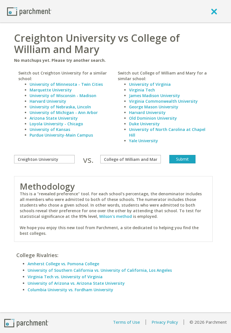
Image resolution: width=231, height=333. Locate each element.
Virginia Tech (142, 90)
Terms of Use (126, 322)
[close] (214, 11)
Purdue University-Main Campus (61, 135)
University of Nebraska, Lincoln (60, 106)
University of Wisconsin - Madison (63, 95)
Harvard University (48, 101)
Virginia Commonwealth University (163, 101)
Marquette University (51, 90)
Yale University (143, 140)
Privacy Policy (165, 322)
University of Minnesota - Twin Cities (66, 84)
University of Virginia (150, 84)
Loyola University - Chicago (56, 123)
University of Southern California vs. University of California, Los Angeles (100, 270)
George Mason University (153, 106)
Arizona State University (54, 118)
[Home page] (29, 11)
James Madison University (154, 95)
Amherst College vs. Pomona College (63, 263)
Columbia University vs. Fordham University (70, 289)
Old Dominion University (153, 118)
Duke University (144, 123)
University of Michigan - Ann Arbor (64, 112)
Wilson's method (115, 216)
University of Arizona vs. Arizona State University (76, 283)
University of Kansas (50, 129)
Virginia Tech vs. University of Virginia (65, 276)
